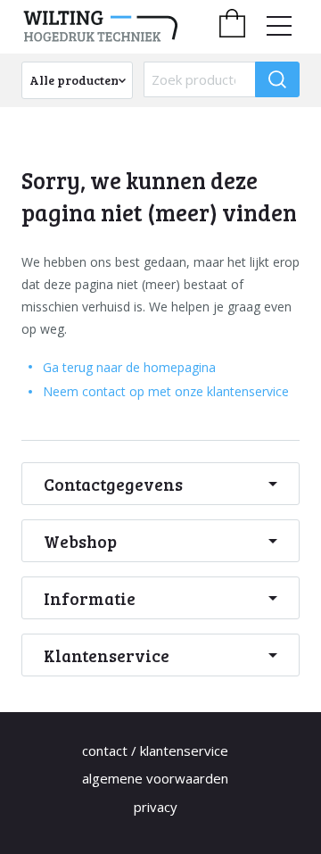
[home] (117, 27)
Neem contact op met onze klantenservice (166, 391)
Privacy (155, 807)
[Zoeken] (277, 79)
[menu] (279, 26)
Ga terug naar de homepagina (129, 367)
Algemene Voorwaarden (155, 778)
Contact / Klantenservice (155, 750)
